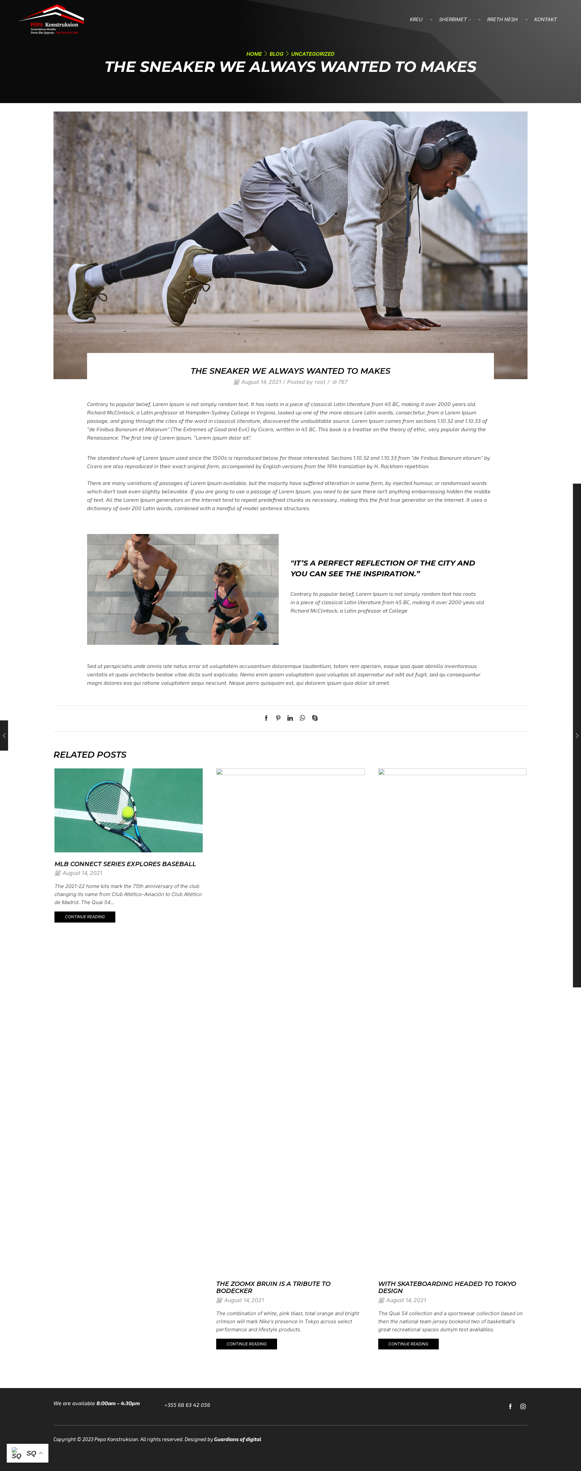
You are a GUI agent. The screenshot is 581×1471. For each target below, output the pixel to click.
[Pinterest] (278, 718)
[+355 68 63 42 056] (160, 1406)
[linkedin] (290, 718)
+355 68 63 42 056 (187, 1404)
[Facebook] (268, 718)
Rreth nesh (502, 19)
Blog (276, 54)
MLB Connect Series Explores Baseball (125, 864)
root (320, 382)
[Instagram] (523, 1406)
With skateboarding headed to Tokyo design (447, 1287)
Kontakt (545, 19)
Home (254, 54)
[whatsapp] (302, 718)
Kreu (416, 19)
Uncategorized (313, 54)
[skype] (313, 718)
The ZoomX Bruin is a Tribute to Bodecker (273, 1287)
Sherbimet (453, 19)
